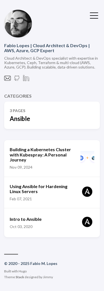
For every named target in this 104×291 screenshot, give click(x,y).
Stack (20, 277)
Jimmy (48, 277)
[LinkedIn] (26, 79)
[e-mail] (7, 79)
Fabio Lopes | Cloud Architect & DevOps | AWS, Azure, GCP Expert (47, 48)
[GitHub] (17, 79)
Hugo (23, 271)
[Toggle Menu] (94, 15)
